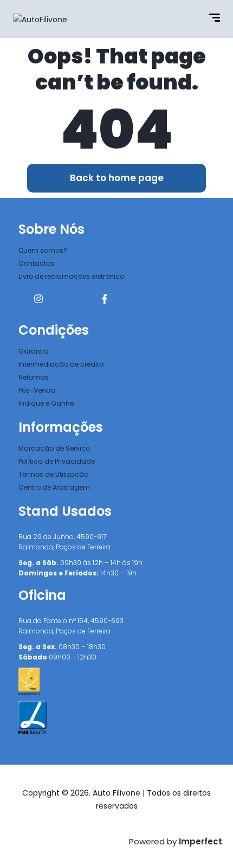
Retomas (33, 377)
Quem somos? (42, 250)
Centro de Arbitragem (54, 487)
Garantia (33, 351)
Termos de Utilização (53, 474)
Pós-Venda (37, 390)
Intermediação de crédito (60, 364)
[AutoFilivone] (40, 18)
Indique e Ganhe (46, 403)
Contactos (36, 263)
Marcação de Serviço (54, 448)
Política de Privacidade (56, 461)
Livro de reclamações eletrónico (71, 276)
